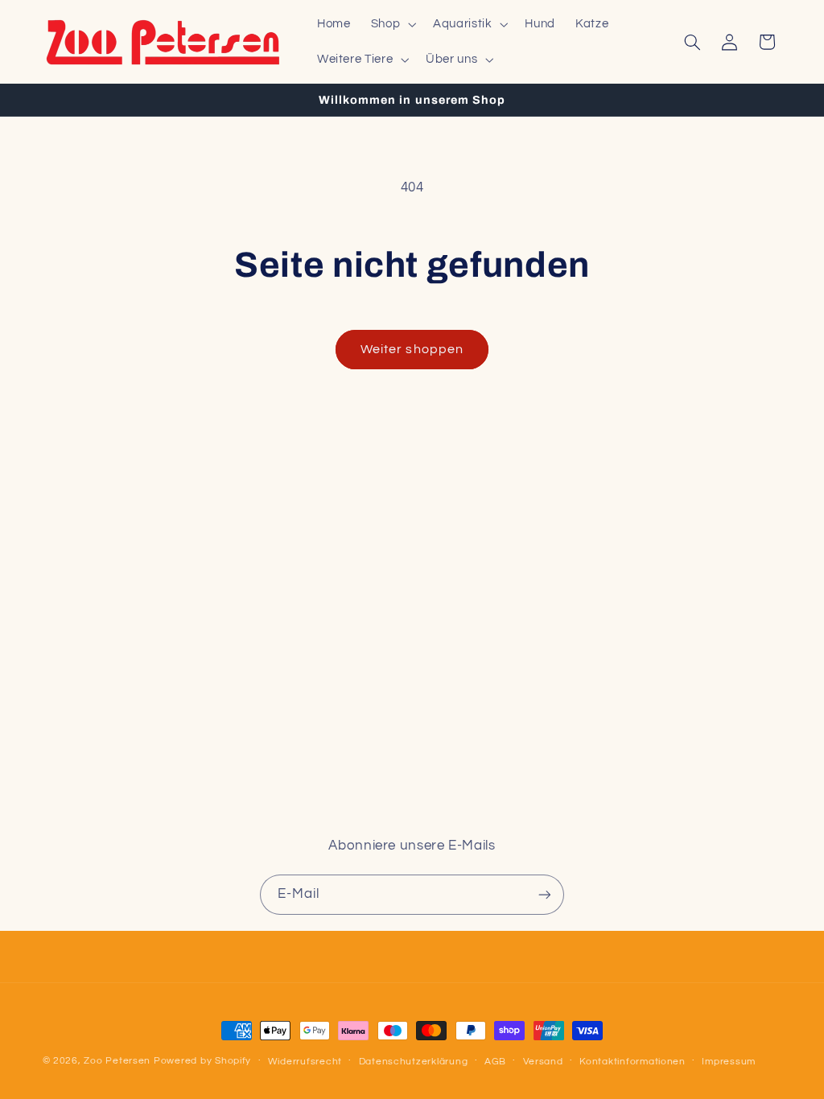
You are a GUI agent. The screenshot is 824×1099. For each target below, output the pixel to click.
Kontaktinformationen (632, 1061)
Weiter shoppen (412, 349)
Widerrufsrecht (305, 1061)
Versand (543, 1061)
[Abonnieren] (544, 894)
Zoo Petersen (117, 1060)
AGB (495, 1061)
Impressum (729, 1061)
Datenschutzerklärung (413, 1061)
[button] (391, 24)
